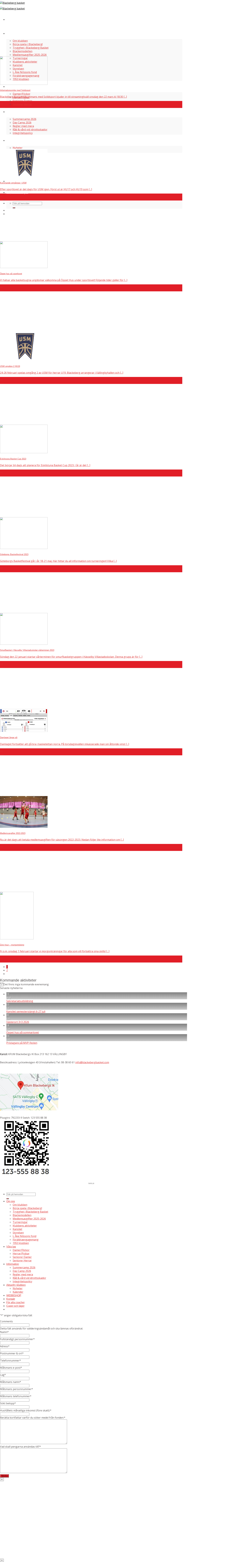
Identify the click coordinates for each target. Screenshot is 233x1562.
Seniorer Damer (22, 101)
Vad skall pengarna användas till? (20, 1446)
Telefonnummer (10, 1360)
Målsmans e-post (11, 1367)
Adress (5, 1346)
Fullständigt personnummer (17, 1339)
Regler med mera (23, 126)
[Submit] (14, 207)
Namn (4, 1332)
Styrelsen (18, 1232)
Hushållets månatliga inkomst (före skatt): (25, 1410)
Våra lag (12, 86)
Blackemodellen (22, 51)
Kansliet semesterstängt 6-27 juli (25, 1011)
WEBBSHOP (13, 1295)
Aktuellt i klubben (17, 140)
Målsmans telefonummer (15, 1396)
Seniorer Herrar (22, 104)
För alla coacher (17, 181)
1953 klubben (21, 1243)
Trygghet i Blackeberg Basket (31, 47)
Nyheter (18, 147)
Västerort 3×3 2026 (17, 1022)
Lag (3, 1375)
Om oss (11, 33)
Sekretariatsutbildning (19, 1001)
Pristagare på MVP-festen (21, 1043)
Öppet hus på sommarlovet (22, 1032)
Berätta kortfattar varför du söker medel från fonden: (32, 1417)
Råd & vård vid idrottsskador (30, 129)
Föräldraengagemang (26, 1239)
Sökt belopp (8, 1403)
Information (14, 111)
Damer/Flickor (21, 94)
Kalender (18, 1292)
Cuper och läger (17, 192)
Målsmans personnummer (16, 1389)
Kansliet (17, 1229)
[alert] (93, 984)
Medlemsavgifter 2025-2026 (30, 54)
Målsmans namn (10, 1382)
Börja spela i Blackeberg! (28, 44)
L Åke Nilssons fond (24, 1236)
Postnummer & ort (12, 1353)
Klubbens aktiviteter (25, 1225)
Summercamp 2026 (24, 119)
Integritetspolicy (23, 133)
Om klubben (20, 40)
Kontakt (10, 1299)
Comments (6, 1321)
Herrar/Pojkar (21, 1253)
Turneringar (20, 1222)
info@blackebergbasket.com (92, 1062)
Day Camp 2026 (22, 122)
